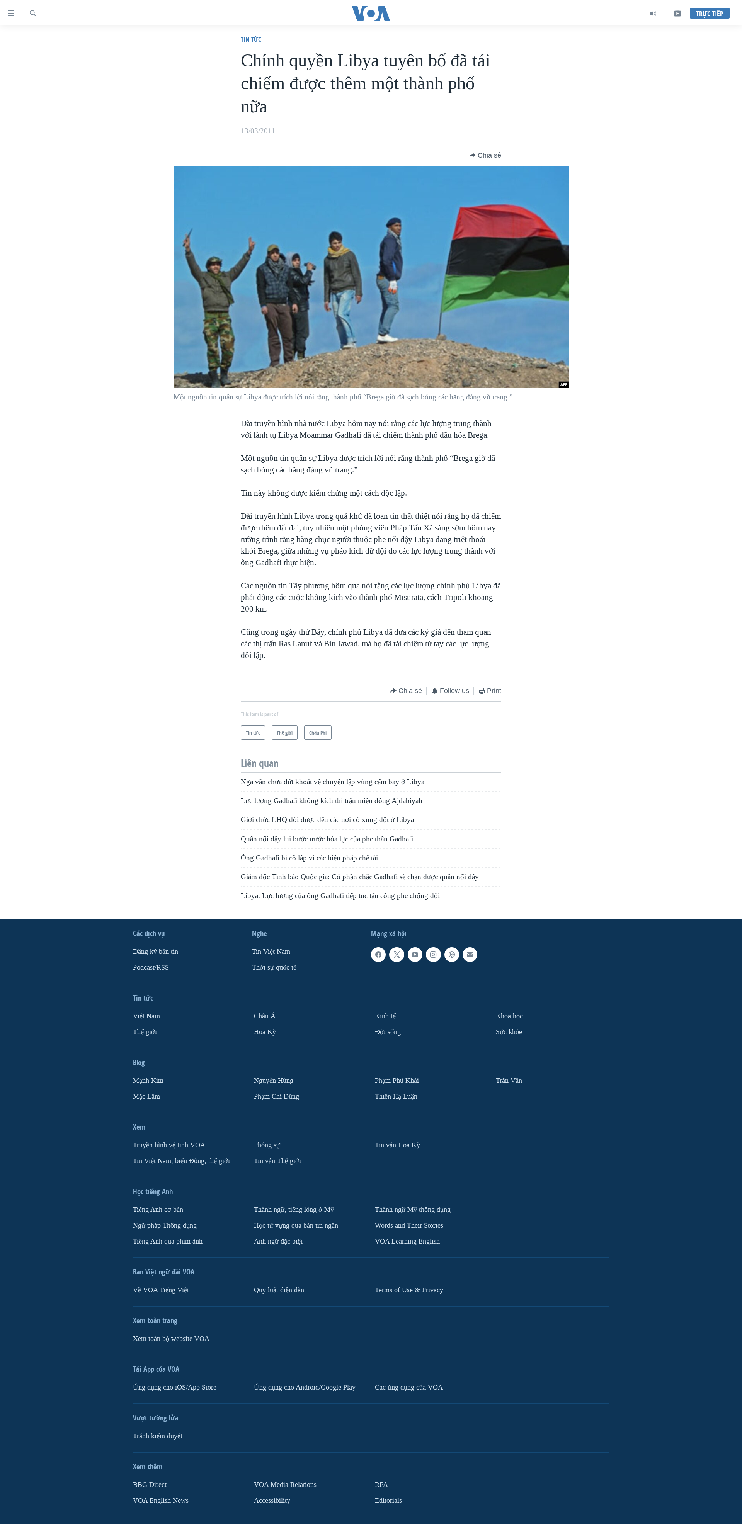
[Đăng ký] (470, 954)
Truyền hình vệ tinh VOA (169, 1145)
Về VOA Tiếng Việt (161, 1289)
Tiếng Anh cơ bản (158, 1209)
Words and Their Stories (409, 1225)
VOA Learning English (407, 1241)
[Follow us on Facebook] (378, 954)
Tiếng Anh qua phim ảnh (168, 1241)
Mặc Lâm (146, 1096)
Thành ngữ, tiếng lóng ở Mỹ (294, 1209)
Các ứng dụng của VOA (409, 1387)
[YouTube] (677, 13)
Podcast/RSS (151, 967)
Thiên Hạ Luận (396, 1096)
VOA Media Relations (285, 1484)
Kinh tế (385, 1016)
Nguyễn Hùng (273, 1080)
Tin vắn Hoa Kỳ (397, 1145)
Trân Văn (509, 1080)
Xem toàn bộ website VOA (171, 1338)
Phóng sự (267, 1145)
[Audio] (653, 13)
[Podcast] (451, 954)
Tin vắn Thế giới (277, 1160)
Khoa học (509, 1016)
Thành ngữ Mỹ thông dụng (413, 1209)
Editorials (388, 1500)
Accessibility (272, 1500)
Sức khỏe (509, 1032)
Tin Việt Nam (271, 951)
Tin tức (251, 39)
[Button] (485, 155)
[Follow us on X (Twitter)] (396, 954)
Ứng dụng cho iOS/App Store (174, 1387)
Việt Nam (146, 1016)
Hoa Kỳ (265, 1032)
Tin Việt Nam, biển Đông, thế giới (181, 1160)
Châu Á (265, 1016)
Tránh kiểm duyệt (157, 1435)
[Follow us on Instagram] (433, 954)
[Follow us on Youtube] (415, 954)
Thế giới (145, 1032)
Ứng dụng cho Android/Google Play (305, 1387)
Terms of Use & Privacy (409, 1289)
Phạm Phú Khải (397, 1080)
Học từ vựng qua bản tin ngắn (296, 1225)
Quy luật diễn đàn (279, 1289)
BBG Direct (150, 1484)
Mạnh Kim (148, 1080)
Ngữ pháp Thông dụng (165, 1225)
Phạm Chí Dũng (276, 1096)
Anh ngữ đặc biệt (278, 1241)
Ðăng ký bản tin (155, 951)
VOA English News (161, 1500)
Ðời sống (388, 1032)
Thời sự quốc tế (274, 967)
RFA (381, 1484)
